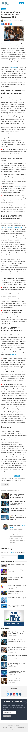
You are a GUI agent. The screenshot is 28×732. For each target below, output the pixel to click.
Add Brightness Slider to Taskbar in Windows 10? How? (17, 606)
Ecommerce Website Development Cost (12, 227)
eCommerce (5, 484)
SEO (20, 186)
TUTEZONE (17, 476)
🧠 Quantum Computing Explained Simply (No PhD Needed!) (17, 671)
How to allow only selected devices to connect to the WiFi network (17, 598)
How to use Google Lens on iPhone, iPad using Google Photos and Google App (17, 587)
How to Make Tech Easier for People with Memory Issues (18, 510)
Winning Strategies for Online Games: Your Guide (15, 578)
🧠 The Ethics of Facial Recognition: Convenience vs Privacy (17, 679)
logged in (11, 552)
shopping (13, 354)
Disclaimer (14, 730)
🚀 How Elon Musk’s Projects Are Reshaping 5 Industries (18, 517)
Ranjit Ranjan (7, 20)
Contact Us (12, 727)
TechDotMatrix (16, 725)
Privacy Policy (20, 727)
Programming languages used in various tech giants (16, 592)
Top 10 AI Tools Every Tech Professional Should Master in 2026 (18, 503)
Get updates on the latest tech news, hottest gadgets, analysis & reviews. (14, 707)
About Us (4, 727)
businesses (13, 67)
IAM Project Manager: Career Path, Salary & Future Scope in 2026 (17, 495)
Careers (4, 9)
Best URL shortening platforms (16, 564)
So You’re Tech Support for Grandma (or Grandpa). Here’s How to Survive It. (17, 649)
